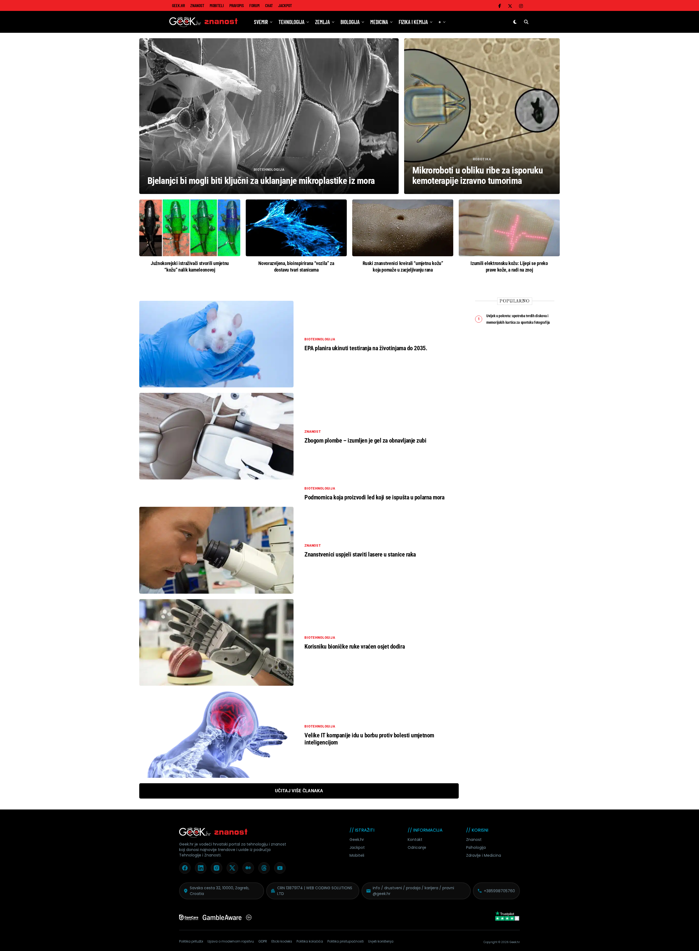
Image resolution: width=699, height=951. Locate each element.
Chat (269, 5)
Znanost (197, 5)
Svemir (261, 22)
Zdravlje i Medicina (483, 855)
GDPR (262, 941)
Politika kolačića (310, 941)
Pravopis (236, 5)
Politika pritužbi (191, 941)
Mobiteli (217, 5)
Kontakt (415, 839)
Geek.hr (357, 839)
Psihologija (476, 847)
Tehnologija (291, 22)
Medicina (379, 22)
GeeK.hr (178, 5)
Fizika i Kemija (413, 22)
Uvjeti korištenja (380, 941)
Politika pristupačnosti (345, 941)
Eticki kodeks (281, 941)
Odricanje (417, 847)
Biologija (350, 22)
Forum (254, 5)
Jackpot (285, 5)
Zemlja (322, 22)
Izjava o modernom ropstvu (231, 941)
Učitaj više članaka (299, 790)
